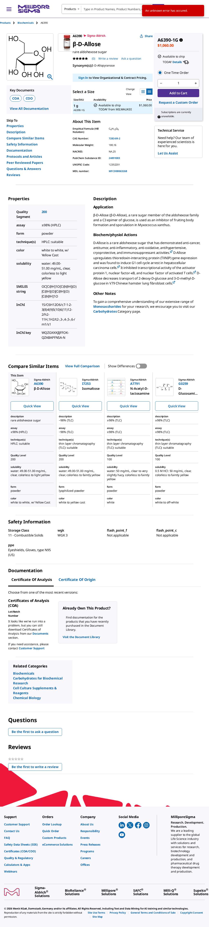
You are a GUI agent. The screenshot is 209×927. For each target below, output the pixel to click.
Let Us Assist (168, 153)
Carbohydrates (105, 311)
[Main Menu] (9, 9)
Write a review (108, 58)
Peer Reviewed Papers (25, 162)
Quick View (32, 406)
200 (44, 212)
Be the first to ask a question (35, 731)
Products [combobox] (70, 9)
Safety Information (22, 144)
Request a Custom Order (178, 102)
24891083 (114, 158)
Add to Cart (178, 93)
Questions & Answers (24, 169)
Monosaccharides (107, 306)
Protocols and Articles (24, 156)
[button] (178, 72)
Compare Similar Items (25, 138)
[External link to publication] (171, 252)
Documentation (19, 150)
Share (149, 36)
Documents (40, 633)
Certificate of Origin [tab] (77, 579)
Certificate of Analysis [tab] (31, 579)
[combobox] (113, 9)
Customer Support (31, 648)
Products (5, 22)
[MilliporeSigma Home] (33, 9)
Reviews (13, 175)
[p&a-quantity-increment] (195, 83)
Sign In (83, 78)
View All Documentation (29, 109)
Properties (15, 126)
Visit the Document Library (81, 637)
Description (16, 132)
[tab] (9, 23)
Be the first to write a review (37, 768)
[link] (21, 824)
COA (15, 98)
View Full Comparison (82, 366)
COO (29, 98)
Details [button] (177, 62)
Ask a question (131, 58)
